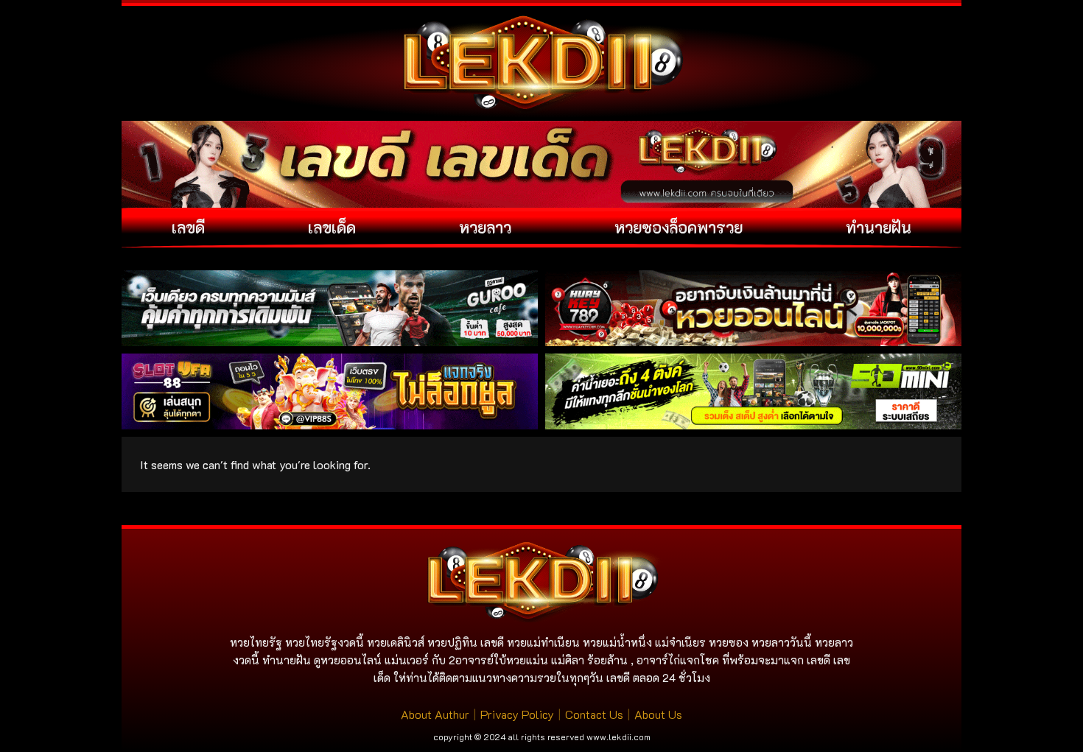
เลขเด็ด (332, 227)
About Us (658, 714)
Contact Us (594, 714)
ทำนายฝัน (878, 227)
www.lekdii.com (618, 736)
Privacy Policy (517, 714)
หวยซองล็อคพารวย (678, 227)
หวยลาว (485, 227)
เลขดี (188, 227)
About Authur (435, 714)
